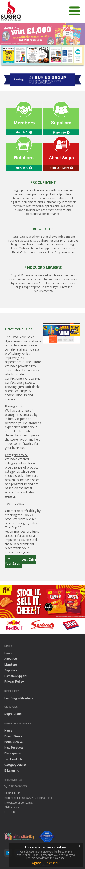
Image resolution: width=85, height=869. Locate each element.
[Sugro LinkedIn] (8, 853)
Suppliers (10, 670)
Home (8, 653)
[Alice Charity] (19, 836)
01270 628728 (18, 786)
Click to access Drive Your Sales (20, 561)
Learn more (53, 863)
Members (10, 664)
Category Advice (15, 765)
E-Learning (11, 770)
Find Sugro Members (18, 698)
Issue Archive (13, 742)
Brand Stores (13, 736)
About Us (10, 658)
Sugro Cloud (13, 714)
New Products (13, 747)
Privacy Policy (14, 681)
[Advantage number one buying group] (47, 836)
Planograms (12, 753)
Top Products (13, 759)
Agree (36, 863)
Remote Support (15, 676)
